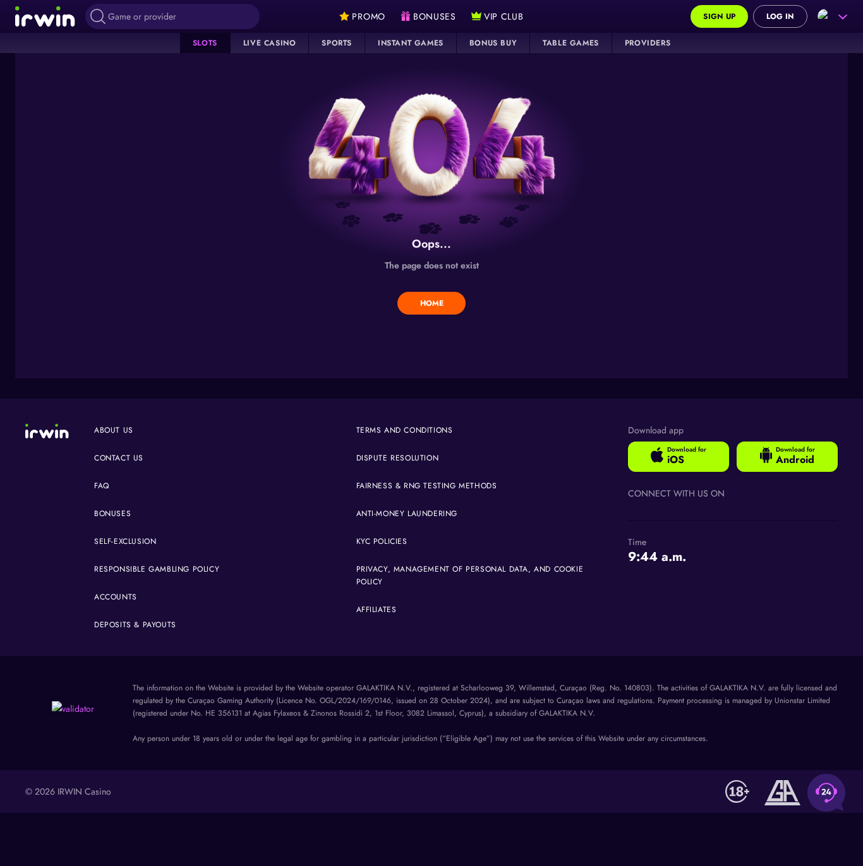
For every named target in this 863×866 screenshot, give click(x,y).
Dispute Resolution (397, 458)
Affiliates (376, 609)
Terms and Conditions (404, 430)
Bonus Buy (493, 43)
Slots (205, 43)
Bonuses (112, 513)
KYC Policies (381, 541)
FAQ (101, 485)
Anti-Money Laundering (407, 513)
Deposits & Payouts (135, 624)
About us (113, 430)
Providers (647, 43)
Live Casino (269, 43)
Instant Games (411, 43)
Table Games (571, 43)
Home (432, 303)
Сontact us (118, 458)
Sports (337, 43)
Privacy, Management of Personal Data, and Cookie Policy (470, 575)
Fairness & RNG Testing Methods (426, 485)
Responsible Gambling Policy (156, 569)
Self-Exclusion (125, 541)
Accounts (115, 597)
